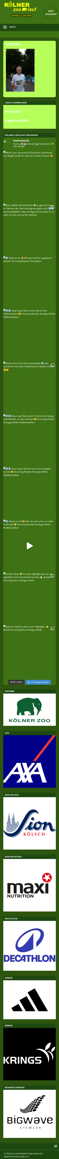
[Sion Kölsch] (29, 848)
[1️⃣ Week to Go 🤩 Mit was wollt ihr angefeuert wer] (29, 282)
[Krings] (29, 1079)
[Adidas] (29, 999)
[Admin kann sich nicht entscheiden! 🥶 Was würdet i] (29, 388)
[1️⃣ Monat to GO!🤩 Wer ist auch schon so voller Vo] (29, 546)
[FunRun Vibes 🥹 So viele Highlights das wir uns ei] (29, 598)
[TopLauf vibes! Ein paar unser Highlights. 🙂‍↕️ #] (29, 651)
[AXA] (29, 786)
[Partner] (29, 725)
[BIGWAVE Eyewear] (29, 1137)
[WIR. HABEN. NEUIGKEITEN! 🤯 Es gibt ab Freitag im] (29, 230)
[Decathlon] (29, 969)
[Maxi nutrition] (29, 910)
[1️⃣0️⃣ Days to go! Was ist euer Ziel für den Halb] (29, 335)
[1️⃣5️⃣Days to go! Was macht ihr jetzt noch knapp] (29, 440)
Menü (12, 27)
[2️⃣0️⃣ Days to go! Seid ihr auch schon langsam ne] (29, 493)
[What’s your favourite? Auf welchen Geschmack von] (29, 177)
